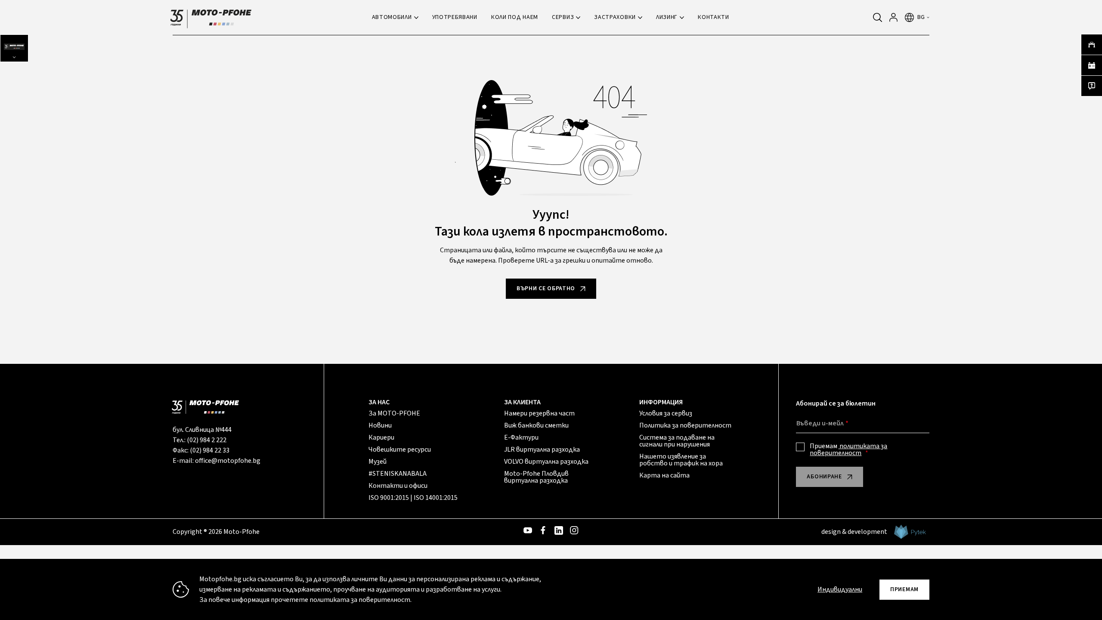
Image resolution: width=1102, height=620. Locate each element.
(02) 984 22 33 (209, 450)
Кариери (381, 437)
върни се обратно (546, 288)
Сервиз (563, 17)
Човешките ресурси (399, 449)
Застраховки (615, 17)
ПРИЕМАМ (904, 589)
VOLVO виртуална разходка (546, 461)
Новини (380, 425)
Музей (377, 461)
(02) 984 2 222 (206, 440)
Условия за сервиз (665, 413)
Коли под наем (514, 17)
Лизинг (667, 17)
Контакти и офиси (397, 485)
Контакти (713, 17)
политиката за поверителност (848, 449)
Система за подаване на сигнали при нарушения (677, 441)
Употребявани (454, 17)
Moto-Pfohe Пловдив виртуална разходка (536, 477)
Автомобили (392, 17)
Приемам (848, 449)
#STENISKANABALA (397, 473)
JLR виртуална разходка (542, 449)
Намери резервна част (539, 413)
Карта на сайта (664, 475)
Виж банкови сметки (536, 425)
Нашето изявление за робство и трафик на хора (681, 460)
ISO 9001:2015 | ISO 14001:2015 (413, 497)
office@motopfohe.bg (227, 460)
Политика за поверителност (685, 425)
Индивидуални (839, 589)
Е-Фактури (521, 437)
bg (921, 17)
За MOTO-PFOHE (394, 413)
